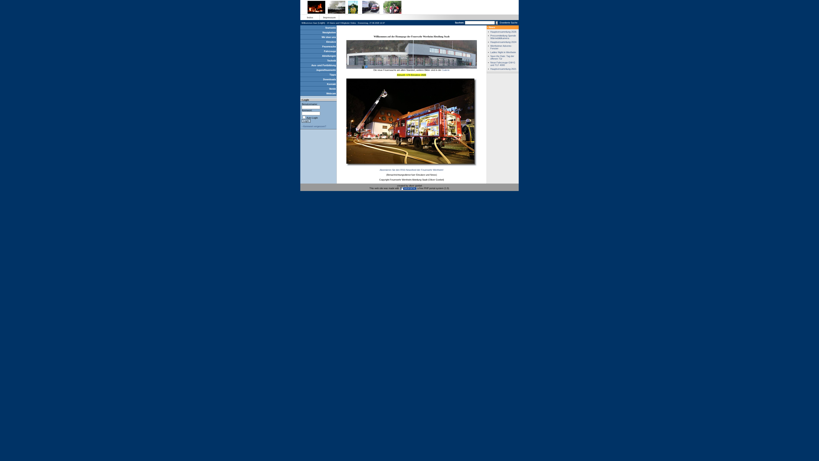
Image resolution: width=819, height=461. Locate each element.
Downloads (329, 79)
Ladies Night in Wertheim (503, 52)
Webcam (331, 93)
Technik (331, 60)
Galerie (446, 70)
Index (310, 17)
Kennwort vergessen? (314, 126)
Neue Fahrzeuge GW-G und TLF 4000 (502, 63)
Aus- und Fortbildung (323, 65)
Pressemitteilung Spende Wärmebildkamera (503, 36)
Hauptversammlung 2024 (503, 42)
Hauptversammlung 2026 (503, 32)
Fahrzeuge (330, 51)
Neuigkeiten (329, 32)
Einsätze (331, 42)
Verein (332, 89)
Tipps (333, 74)
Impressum (329, 17)
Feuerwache (329, 46)
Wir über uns (329, 37)
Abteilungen (329, 56)
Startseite (330, 27)
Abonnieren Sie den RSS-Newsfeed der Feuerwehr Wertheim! (411, 170)
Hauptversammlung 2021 (503, 69)
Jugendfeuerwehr (326, 70)
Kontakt (331, 84)
